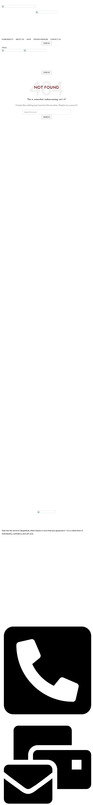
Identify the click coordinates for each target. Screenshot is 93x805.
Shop (4, 550)
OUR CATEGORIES (9, 587)
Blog (3, 554)
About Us (5, 545)
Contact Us (6, 558)
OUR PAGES (6, 537)
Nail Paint (5, 612)
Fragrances (6, 600)
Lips (3, 591)
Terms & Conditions (9, 575)
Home (4, 541)
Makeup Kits (6, 604)
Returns (5, 570)
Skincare (5, 608)
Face (3, 595)
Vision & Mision (7, 579)
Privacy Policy (7, 566)
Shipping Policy (7, 583)
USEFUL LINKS (7, 562)
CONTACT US (7, 616)
